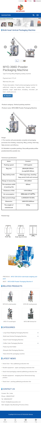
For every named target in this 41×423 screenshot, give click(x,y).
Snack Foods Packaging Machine (13, 339)
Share (5, 422)
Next (35, 47)
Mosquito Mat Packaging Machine (13, 350)
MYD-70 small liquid (10, 321)
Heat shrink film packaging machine (14, 353)
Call (15, 422)
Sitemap (31, 414)
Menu (25, 422)
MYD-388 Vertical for (30, 321)
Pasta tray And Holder (9, 346)
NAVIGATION (6, 15)
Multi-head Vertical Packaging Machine (15, 336)
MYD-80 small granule (30, 304)
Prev (5, 47)
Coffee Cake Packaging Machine (13, 343)
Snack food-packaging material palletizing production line (20, 371)
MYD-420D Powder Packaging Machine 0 (20, 281)
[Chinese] (28, 1)
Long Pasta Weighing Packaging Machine (15, 332)
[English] (37, 1)
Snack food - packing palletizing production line (17, 381)
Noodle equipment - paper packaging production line (18, 367)
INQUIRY (8, 95)
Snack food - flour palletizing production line (16, 363)
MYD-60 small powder (9, 304)
